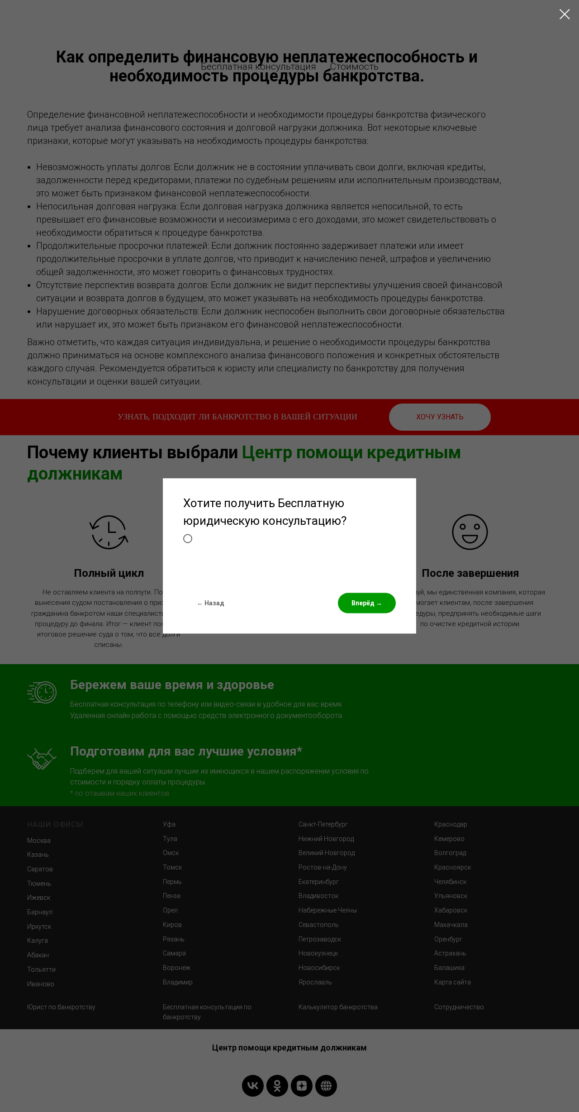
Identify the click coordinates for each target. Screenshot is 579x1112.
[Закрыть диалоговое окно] (564, 14)
